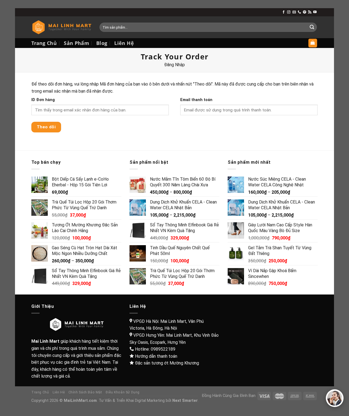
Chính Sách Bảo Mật (85, 392)
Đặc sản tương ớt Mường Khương (167, 363)
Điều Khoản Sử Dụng (123, 392)
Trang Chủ (44, 43)
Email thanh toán (196, 100)
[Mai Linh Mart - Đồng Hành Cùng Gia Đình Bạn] (61, 27)
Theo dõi (46, 127)
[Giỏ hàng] (312, 43)
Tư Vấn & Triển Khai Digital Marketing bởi (148, 400)
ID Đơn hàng (43, 100)
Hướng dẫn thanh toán (156, 356)
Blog (101, 43)
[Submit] (312, 27)
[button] (335, 398)
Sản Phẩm (76, 43)
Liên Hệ (124, 43)
